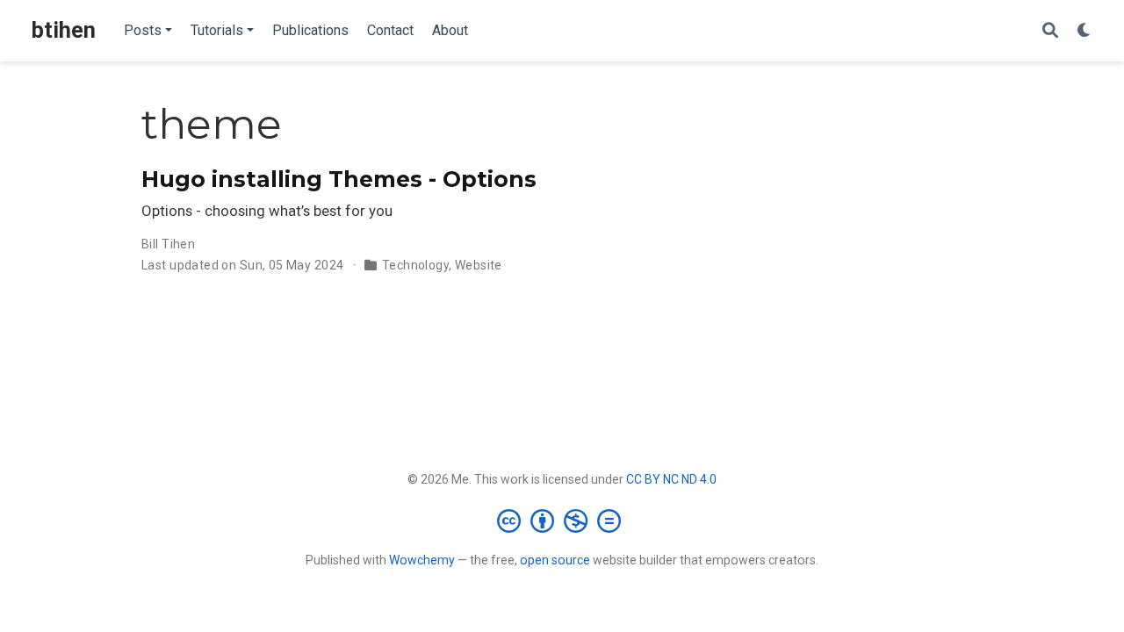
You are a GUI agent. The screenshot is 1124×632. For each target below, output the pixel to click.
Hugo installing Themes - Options (339, 179)
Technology (415, 265)
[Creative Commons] (562, 520)
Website (478, 265)
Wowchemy (422, 560)
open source (555, 560)
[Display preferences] (1084, 31)
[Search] (1050, 31)
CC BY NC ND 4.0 (671, 479)
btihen (64, 30)
